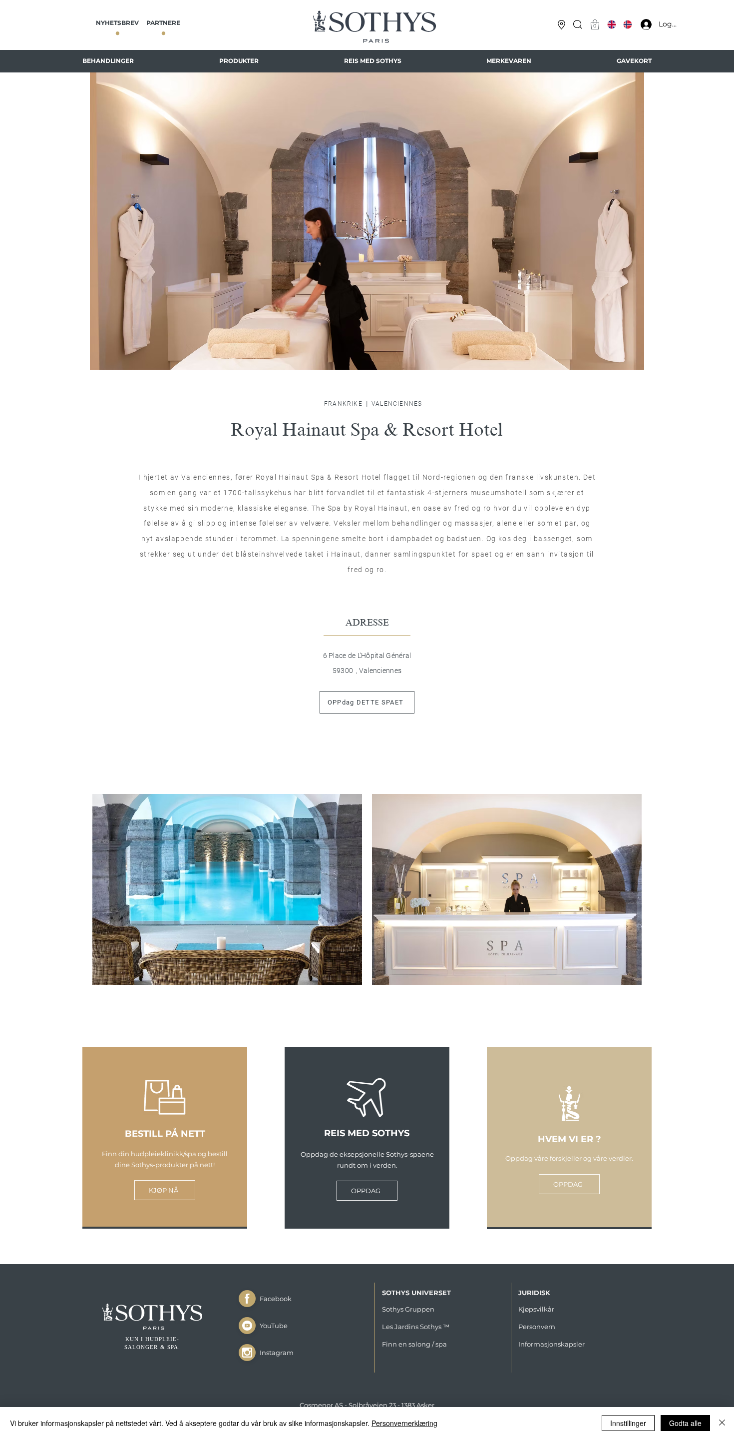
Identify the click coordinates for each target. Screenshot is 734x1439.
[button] (577, 24)
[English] (611, 24)
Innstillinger (628, 1423)
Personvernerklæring (404, 1423)
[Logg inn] (644, 24)
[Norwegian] (627, 24)
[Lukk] (247, 1298)
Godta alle (685, 1423)
